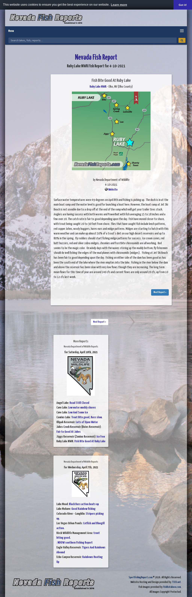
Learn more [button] (119, 4)
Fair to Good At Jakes (68, 431)
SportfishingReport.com (140, 577)
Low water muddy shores (82, 407)
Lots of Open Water (87, 422)
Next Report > (160, 292)
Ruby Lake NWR (98, 86)
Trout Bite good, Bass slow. (86, 417)
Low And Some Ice (78, 412)
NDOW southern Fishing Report (75, 542)
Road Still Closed (79, 403)
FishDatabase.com (172, 587)
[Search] (181, 40)
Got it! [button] (183, 4)
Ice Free (101, 436)
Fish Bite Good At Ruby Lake (89, 441)
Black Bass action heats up (84, 504)
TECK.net (176, 582)
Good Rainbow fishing (83, 509)
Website (113, 189)
